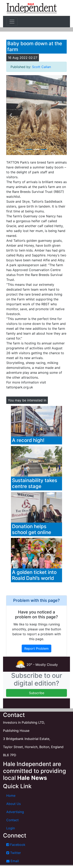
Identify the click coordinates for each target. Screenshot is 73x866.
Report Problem (36, 648)
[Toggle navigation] (12, 22)
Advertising (15, 812)
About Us (13, 804)
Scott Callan (41, 67)
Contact (12, 820)
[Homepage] (31, 8)
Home (10, 795)
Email (14, 861)
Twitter (15, 853)
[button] (10, 115)
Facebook (17, 845)
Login (10, 828)
